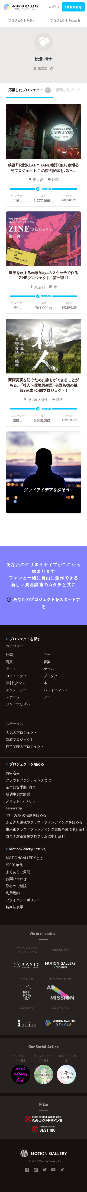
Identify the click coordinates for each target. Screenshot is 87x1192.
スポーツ (13, 696)
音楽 (47, 661)
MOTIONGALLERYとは (24, 857)
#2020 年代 (14, 864)
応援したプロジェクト (28, 89)
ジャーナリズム (18, 703)
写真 (9, 661)
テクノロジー (16, 689)
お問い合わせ (16, 878)
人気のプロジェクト (21, 732)
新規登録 (76, 7)
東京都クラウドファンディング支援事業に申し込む (43, 829)
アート (49, 654)
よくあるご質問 (18, 871)
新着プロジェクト (20, 739)
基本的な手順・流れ (21, 787)
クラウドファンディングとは (28, 779)
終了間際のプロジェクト (25, 746)
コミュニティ (16, 675)
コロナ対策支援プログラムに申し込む (35, 836)
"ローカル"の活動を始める (26, 815)
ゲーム (49, 668)
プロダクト (52, 675)
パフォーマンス (56, 689)
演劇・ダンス (15, 682)
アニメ (11, 668)
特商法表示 (14, 906)
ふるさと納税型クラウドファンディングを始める (43, 822)
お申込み (13, 772)
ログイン (54, 6)
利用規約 (13, 892)
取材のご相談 (16, 885)
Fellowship (14, 808)
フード (49, 696)
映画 (9, 654)
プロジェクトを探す (21, 20)
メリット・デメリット (22, 801)
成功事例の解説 (18, 794)
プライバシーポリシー (23, 899)
